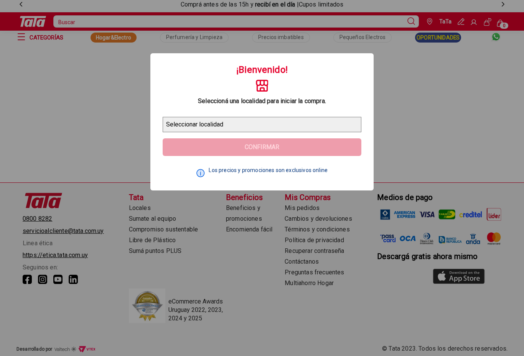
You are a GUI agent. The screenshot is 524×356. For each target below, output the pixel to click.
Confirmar (262, 147)
